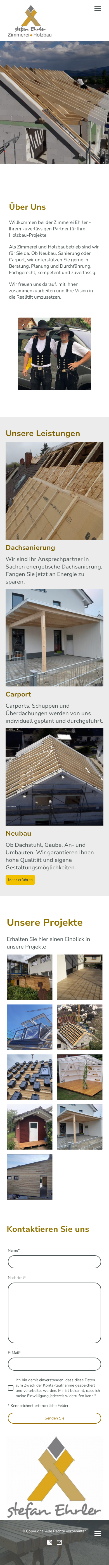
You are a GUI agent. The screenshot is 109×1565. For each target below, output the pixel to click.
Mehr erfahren (20, 879)
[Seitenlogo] (29, 20)
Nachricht (17, 1277)
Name (14, 1250)
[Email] (59, 1542)
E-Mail (14, 1352)
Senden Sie (54, 1418)
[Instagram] (49, 1542)
